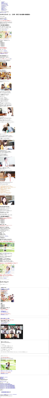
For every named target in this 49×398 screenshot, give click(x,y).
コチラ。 (11, 58)
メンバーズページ (3, 10)
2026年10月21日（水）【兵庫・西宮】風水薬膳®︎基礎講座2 (7, 387)
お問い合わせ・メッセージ (3, 53)
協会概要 (2, 2)
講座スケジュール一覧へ (3, 12)
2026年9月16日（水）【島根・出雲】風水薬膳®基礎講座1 (7, 385)
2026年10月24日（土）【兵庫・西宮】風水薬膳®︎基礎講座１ (7, 388)
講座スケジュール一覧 (4, 3)
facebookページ (2, 378)
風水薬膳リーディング (4, 9)
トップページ (3, 1)
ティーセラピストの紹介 (4, 4)
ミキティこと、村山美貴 (3, 19)
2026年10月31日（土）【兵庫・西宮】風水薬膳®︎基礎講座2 (7, 386)
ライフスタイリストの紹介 (4, 5)
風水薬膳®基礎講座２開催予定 (5, 391)
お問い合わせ (3, 7)
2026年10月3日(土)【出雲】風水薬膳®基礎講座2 (6, 384)
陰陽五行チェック (3, 8)
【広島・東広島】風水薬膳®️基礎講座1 (5, 383)
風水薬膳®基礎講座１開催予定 (5, 392)
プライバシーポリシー (4, 6)
